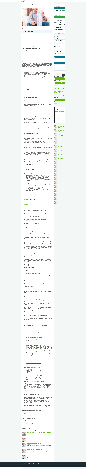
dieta (27, 261)
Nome (56, 53)
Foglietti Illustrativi (32, 28)
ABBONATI (59, 111)
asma (45, 128)
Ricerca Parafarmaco (58, 119)
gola (47, 333)
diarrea (27, 350)
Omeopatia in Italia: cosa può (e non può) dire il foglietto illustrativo (39, 432)
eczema (29, 129)
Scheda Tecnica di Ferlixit (44, 46)
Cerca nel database (59, 56)
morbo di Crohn (41, 131)
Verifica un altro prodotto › (56, 36)
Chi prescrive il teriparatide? (58, 93)
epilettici (27, 349)
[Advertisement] (37, 40)
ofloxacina (28, 184)
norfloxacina (48, 183)
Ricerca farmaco (58, 118)
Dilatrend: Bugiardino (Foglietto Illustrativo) (35, 443)
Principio (59, 53)
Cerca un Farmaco (58, 51)
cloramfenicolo (33, 179)
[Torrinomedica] (23, 1)
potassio (36, 346)
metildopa (45, 187)
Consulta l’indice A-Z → (59, 78)
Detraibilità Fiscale (58, 4)
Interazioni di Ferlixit (58, 10)
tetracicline (33, 175)
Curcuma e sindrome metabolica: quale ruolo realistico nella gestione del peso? (59, 89)
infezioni (27, 375)
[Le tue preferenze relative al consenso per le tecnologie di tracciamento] (84, 468)
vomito (43, 350)
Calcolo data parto (58, 117)
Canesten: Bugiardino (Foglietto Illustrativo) (35, 449)
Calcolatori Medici (58, 65)
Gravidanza (26, 199)
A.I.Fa (30, 34)
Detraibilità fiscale (58, 27)
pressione (28, 148)
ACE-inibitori (46, 192)
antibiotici (30, 175)
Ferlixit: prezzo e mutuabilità (58, 19)
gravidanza (32, 200)
